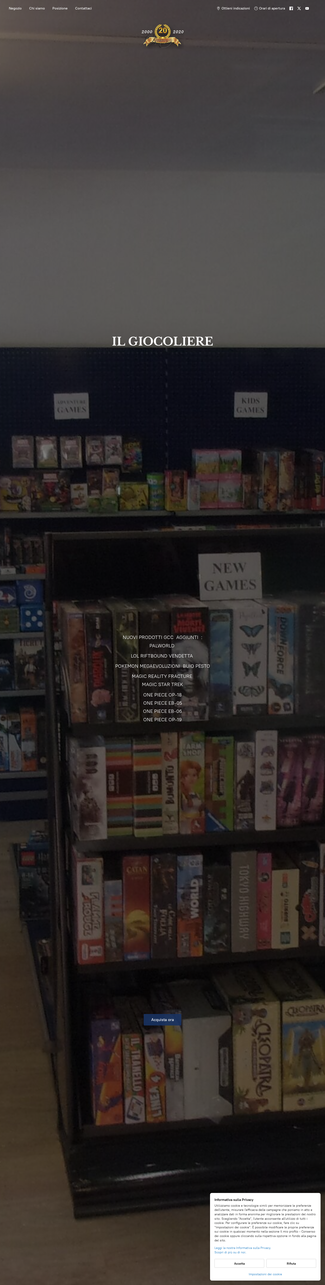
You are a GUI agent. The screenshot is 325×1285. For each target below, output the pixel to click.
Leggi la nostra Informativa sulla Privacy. (242, 1248)
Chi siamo (37, 8)
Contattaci (83, 8)
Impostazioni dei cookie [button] (265, 1274)
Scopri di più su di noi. (230, 1252)
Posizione (60, 8)
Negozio (15, 8)
